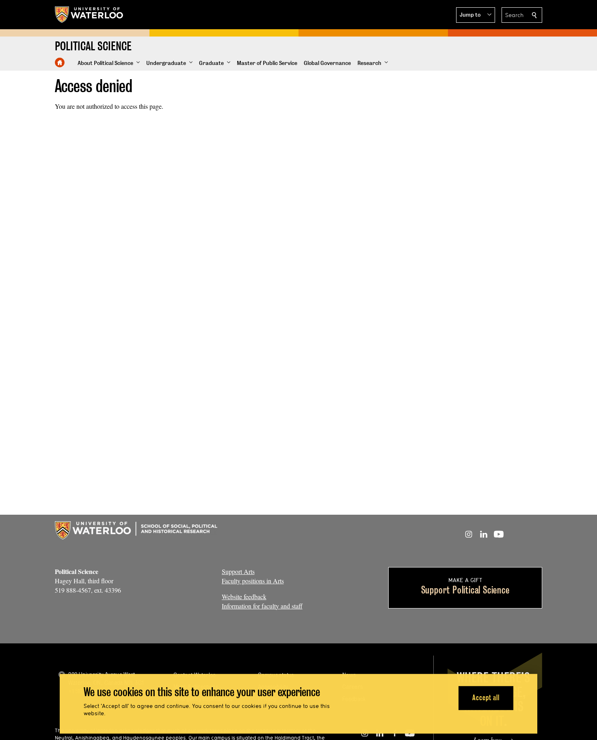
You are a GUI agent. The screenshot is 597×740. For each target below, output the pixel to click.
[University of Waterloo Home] (89, 14)
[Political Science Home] (60, 62)
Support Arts (238, 571)
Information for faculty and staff (262, 606)
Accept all (486, 698)
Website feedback (244, 596)
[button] (475, 15)
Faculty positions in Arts (253, 580)
